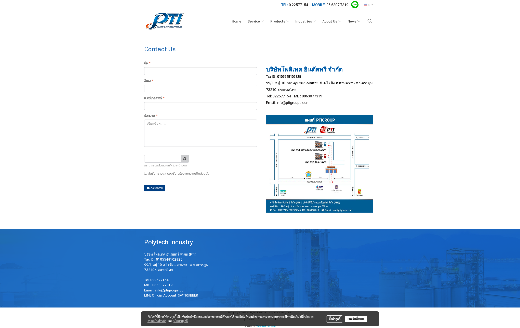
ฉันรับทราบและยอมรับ (178, 173)
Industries (304, 21)
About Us (330, 21)
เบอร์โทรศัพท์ (154, 98)
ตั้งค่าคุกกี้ (334, 319)
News (352, 21)
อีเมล (149, 80)
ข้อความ (151, 115)
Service (254, 21)
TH (369, 5)
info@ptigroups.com (293, 102)
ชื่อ (147, 63)
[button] (369, 21)
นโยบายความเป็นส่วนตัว (193, 173)
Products (278, 21)
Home (236, 21)
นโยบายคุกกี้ (180, 321)
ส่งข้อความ (156, 188)
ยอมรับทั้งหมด (356, 319)
